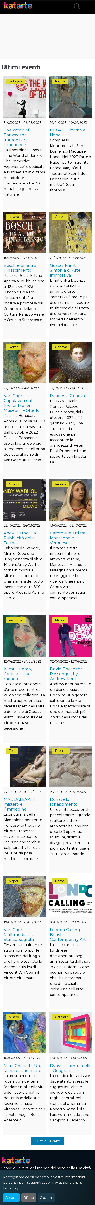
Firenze (60, 751)
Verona (60, 484)
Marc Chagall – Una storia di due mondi (23, 1068)
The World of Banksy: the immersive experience (16, 137)
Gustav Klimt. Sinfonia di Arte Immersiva (65, 270)
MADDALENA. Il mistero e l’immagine (19, 804)
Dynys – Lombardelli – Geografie (70, 1068)
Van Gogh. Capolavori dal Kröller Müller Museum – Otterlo (22, 403)
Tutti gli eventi (48, 1141)
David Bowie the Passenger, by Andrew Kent (66, 674)
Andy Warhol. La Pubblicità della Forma (20, 538)
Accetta (11, 1198)
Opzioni (46, 1198)
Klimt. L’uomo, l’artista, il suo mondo (18, 674)
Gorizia (60, 217)
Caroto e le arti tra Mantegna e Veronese (68, 538)
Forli (12, 751)
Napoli (60, 81)
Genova (61, 347)
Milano (14, 217)
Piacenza (16, 620)
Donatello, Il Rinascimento (64, 802)
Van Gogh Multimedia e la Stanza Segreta (19, 934)
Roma (13, 347)
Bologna (15, 81)
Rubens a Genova (67, 395)
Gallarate (61, 1017)
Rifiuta (29, 1198)
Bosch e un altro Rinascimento (20, 268)
